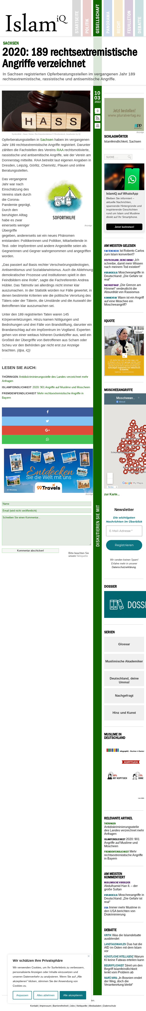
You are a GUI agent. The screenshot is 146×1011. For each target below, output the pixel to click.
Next (136, 773)
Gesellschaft (97, 18)
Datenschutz (109, 1006)
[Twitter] (47, 421)
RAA (60, 150)
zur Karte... (112, 494)
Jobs (72, 1006)
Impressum (45, 1006)
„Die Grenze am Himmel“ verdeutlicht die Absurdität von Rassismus (122, 288)
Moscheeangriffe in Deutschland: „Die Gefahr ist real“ (124, 276)
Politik (87, 18)
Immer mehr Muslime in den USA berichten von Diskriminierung (122, 911)
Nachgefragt (124, 695)
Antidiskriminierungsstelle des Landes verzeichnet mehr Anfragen (45, 379)
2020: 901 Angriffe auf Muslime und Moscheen (46, 387)
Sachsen (46, 140)
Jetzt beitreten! (124, 226)
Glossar (124, 644)
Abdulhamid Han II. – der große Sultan (121, 886)
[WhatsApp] (47, 439)
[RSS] (98, 118)
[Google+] (47, 430)
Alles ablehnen (46, 995)
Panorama (108, 18)
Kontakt (34, 1006)
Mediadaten (95, 1006)
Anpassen (22, 995)
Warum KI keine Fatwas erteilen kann (124, 958)
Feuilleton (129, 18)
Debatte (139, 18)
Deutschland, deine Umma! (124, 680)
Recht (118, 18)
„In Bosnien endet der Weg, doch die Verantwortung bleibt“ (123, 981)
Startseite (76, 18)
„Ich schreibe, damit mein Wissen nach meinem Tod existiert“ (123, 263)
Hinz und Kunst (124, 713)
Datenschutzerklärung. (124, 567)
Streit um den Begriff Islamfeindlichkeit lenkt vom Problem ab (123, 969)
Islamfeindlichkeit (116, 141)
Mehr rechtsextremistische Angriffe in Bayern (42, 395)
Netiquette (82, 555)
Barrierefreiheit (60, 1006)
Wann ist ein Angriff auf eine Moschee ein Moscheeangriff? (124, 301)
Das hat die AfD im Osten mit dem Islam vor (123, 947)
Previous (110, 773)
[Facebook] (47, 412)
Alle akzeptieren (73, 995)
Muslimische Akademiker (124, 661)
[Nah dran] (89, 956)
